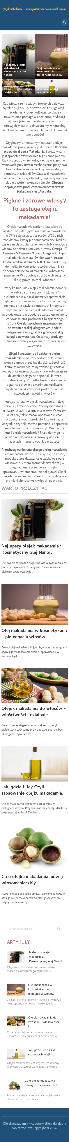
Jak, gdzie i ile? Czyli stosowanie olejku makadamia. (32, 790)
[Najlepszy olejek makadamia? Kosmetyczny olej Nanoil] (34, 520)
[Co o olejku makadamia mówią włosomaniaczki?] (34, 845)
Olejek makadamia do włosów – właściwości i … (43, 1022)
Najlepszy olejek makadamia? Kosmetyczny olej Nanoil (31, 550)
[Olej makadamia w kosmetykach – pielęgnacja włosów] (34, 604)
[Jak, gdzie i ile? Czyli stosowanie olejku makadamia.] (34, 764)
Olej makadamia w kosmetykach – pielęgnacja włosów (34, 634)
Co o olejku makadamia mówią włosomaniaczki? (32, 880)
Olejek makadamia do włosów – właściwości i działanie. (33, 712)
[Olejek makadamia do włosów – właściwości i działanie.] (34, 685)
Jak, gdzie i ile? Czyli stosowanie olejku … (41, 1052)
